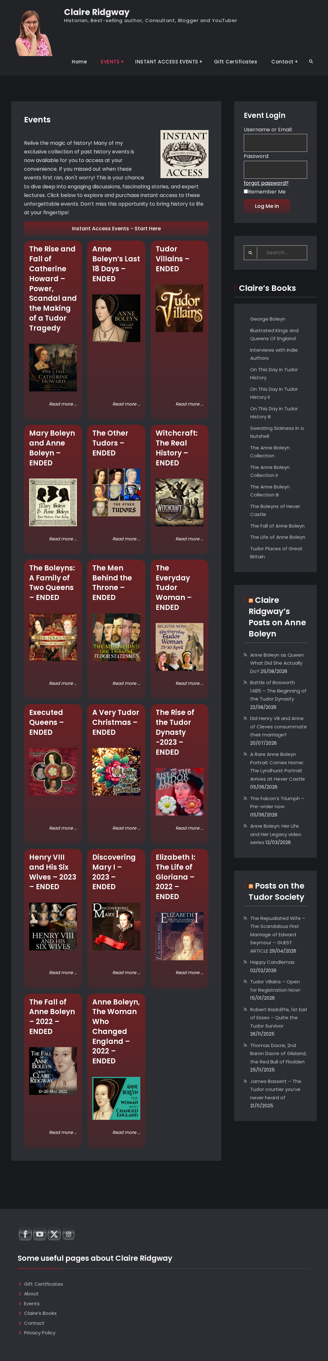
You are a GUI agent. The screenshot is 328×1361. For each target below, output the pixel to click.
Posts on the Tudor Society (276, 891)
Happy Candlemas (272, 962)
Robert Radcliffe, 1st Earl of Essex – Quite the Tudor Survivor (278, 1017)
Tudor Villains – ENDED (173, 259)
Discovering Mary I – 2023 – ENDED (114, 872)
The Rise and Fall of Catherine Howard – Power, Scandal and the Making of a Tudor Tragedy (53, 288)
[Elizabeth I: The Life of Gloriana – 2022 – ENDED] (179, 936)
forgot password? (266, 183)
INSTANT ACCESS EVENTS (166, 61)
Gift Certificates (236, 61)
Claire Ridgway (96, 12)
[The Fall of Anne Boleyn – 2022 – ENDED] (53, 1071)
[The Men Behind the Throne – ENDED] (116, 637)
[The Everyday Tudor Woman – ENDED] (179, 647)
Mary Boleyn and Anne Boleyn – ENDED (52, 448)
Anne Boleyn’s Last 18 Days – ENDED (116, 263)
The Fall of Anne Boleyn (277, 525)
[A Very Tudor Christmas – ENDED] (116, 772)
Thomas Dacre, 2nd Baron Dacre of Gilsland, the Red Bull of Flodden (278, 1053)
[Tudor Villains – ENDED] (179, 308)
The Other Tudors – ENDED (110, 443)
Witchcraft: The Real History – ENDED (177, 448)
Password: (256, 156)
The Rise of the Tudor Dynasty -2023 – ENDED (175, 732)
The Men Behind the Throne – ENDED (112, 583)
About (31, 1293)
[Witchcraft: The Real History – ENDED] (179, 502)
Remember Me (267, 191)
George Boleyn (267, 319)
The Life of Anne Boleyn (277, 537)
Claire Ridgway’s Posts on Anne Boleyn (277, 616)
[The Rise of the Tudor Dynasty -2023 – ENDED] (179, 792)
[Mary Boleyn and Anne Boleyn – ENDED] (53, 502)
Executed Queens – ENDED (46, 722)
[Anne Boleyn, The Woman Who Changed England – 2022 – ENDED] (116, 1098)
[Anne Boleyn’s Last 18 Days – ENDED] (116, 318)
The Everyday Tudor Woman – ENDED (174, 587)
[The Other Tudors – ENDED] (116, 492)
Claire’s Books (40, 1313)
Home (79, 61)
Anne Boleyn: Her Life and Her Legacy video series (275, 834)
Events (32, 1303)
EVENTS (110, 61)
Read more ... (63, 404)
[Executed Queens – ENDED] (53, 772)
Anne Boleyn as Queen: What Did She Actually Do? (277, 663)
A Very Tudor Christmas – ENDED (115, 722)
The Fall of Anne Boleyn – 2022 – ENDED (52, 1017)
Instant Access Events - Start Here (116, 228)
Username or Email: (268, 129)
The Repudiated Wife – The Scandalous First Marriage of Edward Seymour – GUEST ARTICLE (277, 934)
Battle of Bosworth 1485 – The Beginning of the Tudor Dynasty (278, 690)
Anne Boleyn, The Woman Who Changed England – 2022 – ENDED (116, 1031)
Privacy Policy (39, 1332)
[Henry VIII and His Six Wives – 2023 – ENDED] (53, 926)
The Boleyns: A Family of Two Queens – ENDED (52, 583)
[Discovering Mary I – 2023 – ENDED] (116, 926)
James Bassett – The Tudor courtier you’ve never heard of (275, 1089)
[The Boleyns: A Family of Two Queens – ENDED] (53, 637)
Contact (282, 61)
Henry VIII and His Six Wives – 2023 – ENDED (52, 872)
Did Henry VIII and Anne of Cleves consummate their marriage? (278, 726)
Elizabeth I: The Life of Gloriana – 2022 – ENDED (175, 877)
